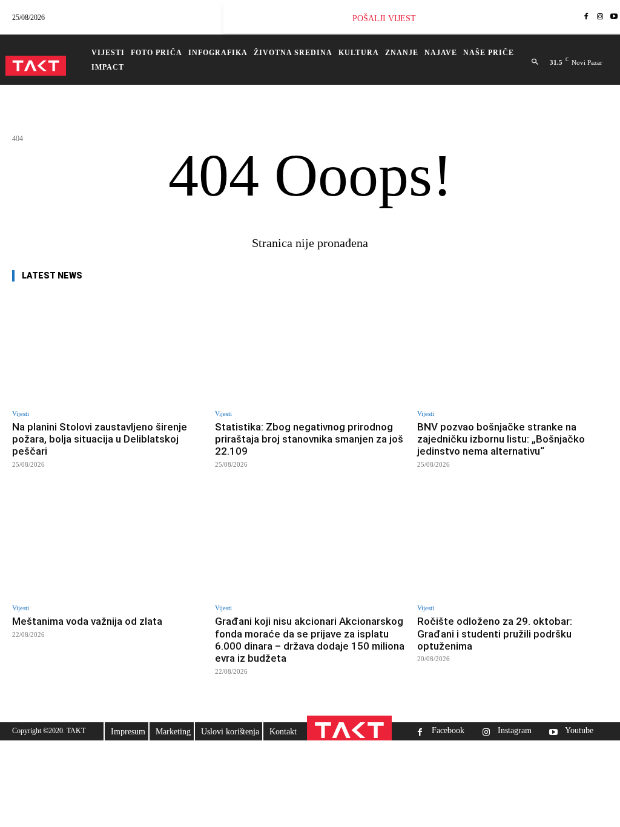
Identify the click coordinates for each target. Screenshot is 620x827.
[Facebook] (586, 17)
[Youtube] (553, 733)
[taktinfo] (35, 66)
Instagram (515, 731)
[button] (535, 62)
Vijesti (20, 413)
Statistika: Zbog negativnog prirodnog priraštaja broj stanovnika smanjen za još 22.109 (309, 439)
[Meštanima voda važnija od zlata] (107, 543)
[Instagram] (600, 17)
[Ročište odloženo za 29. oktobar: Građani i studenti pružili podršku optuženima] (512, 543)
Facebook (448, 731)
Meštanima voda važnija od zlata (87, 621)
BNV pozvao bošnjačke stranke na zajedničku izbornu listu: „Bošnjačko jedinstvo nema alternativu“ (501, 439)
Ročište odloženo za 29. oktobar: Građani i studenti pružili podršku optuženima (494, 633)
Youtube (579, 731)
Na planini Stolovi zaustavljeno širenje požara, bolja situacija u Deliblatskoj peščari (99, 439)
